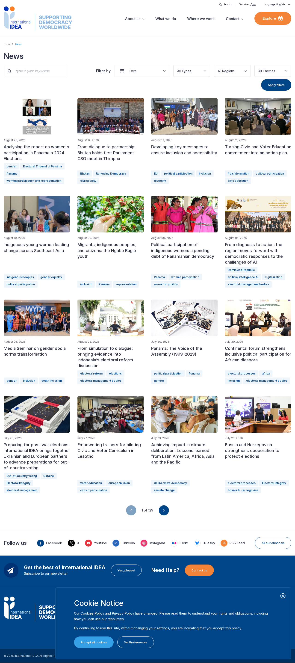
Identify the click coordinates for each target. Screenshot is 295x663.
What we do (165, 18)
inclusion (205, 173)
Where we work (201, 18)
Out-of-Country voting (21, 476)
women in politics (166, 284)
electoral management (21, 490)
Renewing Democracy (111, 173)
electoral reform (91, 373)
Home (7, 44)
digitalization (273, 277)
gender (11, 166)
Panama (11, 173)
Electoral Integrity (18, 483)
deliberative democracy (170, 483)
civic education (238, 180)
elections (115, 373)
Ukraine (48, 476)
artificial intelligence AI (243, 277)
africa (266, 373)
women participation (185, 277)
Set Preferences (135, 642)
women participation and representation (33, 180)
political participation (178, 173)
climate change (164, 490)
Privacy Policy (123, 613)
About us (132, 18)
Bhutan (84, 173)
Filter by (103, 70)
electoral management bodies (248, 284)
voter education (91, 483)
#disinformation (238, 173)
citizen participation (93, 490)
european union (119, 483)
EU (156, 173)
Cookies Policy (92, 613)
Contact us (199, 570)
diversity (160, 180)
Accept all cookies (94, 642)
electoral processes (242, 373)
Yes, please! (126, 570)
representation (126, 284)
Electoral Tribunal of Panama (42, 166)
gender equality (51, 277)
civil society (88, 180)
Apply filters (276, 85)
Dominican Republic (241, 270)
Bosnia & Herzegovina (243, 490)
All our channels (273, 543)
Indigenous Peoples (20, 277)
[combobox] (177, 71)
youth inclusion (51, 380)
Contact (232, 18)
